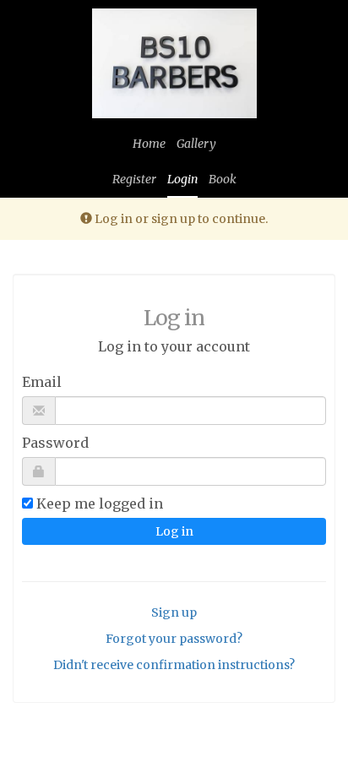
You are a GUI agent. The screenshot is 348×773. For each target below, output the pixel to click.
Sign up (174, 612)
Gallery (196, 143)
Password (55, 442)
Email (42, 381)
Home (149, 143)
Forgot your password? (174, 638)
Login (182, 179)
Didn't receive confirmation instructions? (174, 664)
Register (134, 179)
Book (223, 179)
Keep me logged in (99, 503)
